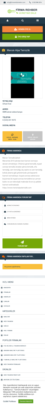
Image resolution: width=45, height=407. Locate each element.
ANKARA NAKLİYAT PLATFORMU (14, 350)
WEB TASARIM (8, 321)
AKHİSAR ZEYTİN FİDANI (11, 379)
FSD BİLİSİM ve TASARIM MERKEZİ (15, 346)
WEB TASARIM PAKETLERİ (12, 375)
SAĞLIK (6, 326)
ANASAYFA (7, 287)
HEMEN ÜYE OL (24, 29)
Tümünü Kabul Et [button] (26, 401)
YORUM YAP (23, 246)
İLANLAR (6, 301)
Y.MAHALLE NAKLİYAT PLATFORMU (15, 360)
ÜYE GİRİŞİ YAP (23, 37)
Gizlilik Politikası (9, 401)
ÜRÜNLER (7, 306)
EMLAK (6, 335)
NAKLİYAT (7, 317)
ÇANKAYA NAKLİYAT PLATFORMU (14, 355)
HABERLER (7, 297)
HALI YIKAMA (8, 330)
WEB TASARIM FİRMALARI (12, 364)
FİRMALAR (7, 292)
